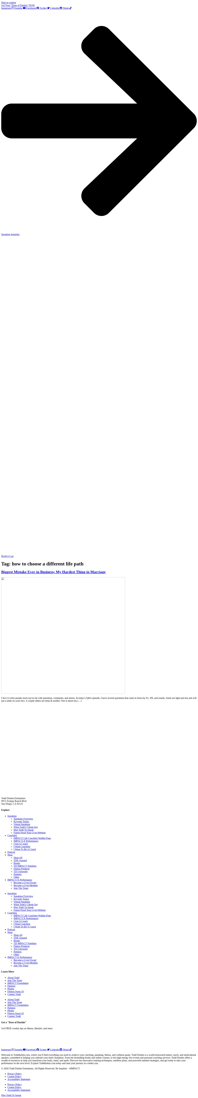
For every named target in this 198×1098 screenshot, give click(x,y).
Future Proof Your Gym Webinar (30, 832)
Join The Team (21, 888)
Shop (10, 855)
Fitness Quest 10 (15, 991)
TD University (21, 871)
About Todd (13, 977)
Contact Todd (14, 994)
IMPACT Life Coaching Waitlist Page (32, 838)
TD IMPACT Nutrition (25, 866)
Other (16, 877)
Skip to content (8, 2)
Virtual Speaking (22, 824)
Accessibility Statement (18, 1079)
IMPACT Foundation (17, 983)
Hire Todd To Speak (24, 830)
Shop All (18, 857)
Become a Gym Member (26, 885)
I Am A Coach (21, 843)
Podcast (11, 852)
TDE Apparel (20, 860)
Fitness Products (22, 868)
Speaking (12, 816)
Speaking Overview (23, 818)
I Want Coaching (22, 846)
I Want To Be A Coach (25, 849)
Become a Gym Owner (25, 882)
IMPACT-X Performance (26, 841)
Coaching (12, 835)
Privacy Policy (14, 1073)
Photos (10, 988)
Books (17, 863)
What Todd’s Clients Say (26, 827)
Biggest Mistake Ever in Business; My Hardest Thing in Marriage (53, 572)
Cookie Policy (14, 1076)
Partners (18, 874)
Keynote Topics (21, 821)
